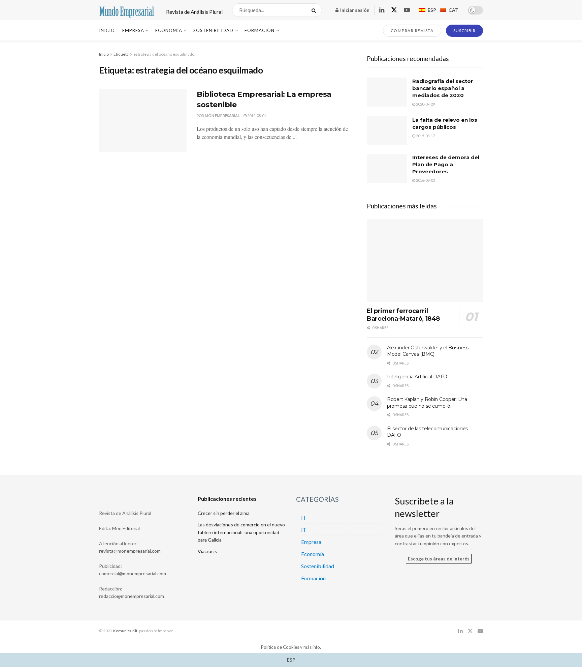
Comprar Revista (412, 30)
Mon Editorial (126, 528)
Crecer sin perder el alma (224, 513)
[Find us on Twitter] (394, 10)
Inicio (107, 30)
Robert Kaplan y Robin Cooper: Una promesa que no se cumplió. (427, 402)
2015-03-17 (425, 136)
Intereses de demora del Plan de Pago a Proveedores (445, 164)
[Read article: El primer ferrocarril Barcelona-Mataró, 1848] (425, 260)
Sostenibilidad (213, 30)
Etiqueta (121, 54)
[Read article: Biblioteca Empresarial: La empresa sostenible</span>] (143, 120)
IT (303, 517)
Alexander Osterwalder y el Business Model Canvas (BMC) (427, 351)
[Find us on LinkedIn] (381, 10)
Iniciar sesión (354, 10)
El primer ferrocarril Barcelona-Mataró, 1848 (403, 314)
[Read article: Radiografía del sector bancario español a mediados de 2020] (387, 92)
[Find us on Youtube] (407, 10)
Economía (168, 30)
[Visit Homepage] (126, 10)
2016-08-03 (425, 180)
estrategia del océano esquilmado (163, 54)
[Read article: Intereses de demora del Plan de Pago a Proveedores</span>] (387, 168)
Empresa (133, 30)
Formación (259, 30)
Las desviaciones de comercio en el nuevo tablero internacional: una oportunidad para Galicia (241, 532)
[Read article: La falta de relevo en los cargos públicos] (387, 130)
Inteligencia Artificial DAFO (417, 377)
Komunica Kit (125, 630)
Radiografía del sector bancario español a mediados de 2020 (442, 88)
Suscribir (464, 30)
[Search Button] (315, 10)
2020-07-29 (425, 104)
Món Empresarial (222, 115)
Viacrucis (207, 551)
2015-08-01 (256, 115)
